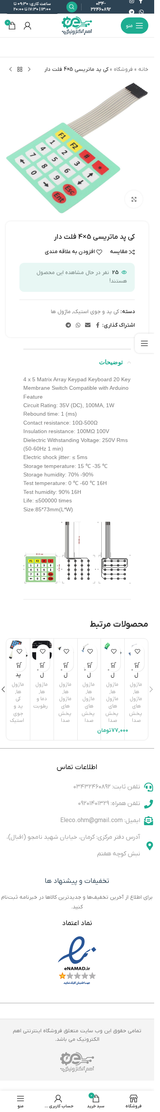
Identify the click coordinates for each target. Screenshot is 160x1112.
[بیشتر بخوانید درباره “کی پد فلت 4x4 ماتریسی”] (19, 665)
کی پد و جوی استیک (96, 311)
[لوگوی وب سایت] (77, 25)
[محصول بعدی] (10, 69)
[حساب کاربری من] (27, 25)
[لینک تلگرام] (132, 12)
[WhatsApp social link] (141, 12)
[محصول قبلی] (29, 69)
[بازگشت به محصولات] (19, 69)
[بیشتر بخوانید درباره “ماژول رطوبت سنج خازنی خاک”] (43, 665)
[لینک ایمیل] (88, 325)
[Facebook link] (97, 325)
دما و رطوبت (40, 702)
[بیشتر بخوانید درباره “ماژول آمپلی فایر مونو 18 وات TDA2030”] (137, 665)
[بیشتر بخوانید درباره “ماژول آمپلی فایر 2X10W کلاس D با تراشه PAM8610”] (66, 665)
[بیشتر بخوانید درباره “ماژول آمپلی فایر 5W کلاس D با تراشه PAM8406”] (90, 665)
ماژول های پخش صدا (135, 710)
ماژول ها (61, 311)
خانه (143, 69)
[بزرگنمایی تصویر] (134, 199)
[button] (113, 665)
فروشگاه (123, 69)
